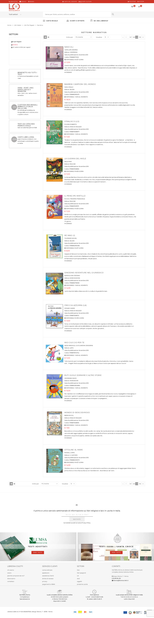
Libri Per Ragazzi (29, 25)
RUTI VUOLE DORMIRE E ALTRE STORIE (83, 375)
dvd (78, 578)
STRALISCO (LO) (71, 121)
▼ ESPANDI (68, 72)
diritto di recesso (47, 578)
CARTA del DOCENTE (70, 1)
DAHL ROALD (68, 87)
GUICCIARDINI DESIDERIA (84, 345)
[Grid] (48, 37)
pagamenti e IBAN (48, 584)
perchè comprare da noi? (16, 576)
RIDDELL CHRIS (69, 452)
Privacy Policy (86, 523)
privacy (44, 581)
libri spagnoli (81, 573)
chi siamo (10, 570)
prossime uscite (82, 584)
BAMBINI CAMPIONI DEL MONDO (80, 84)
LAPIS (71, 348)
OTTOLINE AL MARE (73, 450)
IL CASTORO (74, 455)
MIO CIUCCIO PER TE (74, 343)
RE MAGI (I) (69, 235)
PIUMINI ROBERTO (70, 124)
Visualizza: (99, 37)
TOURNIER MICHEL (70, 238)
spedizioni (45, 573)
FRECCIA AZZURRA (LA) (75, 305)
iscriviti (77, 519)
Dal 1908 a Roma (24, 595)
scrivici (23, 1)
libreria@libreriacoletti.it (120, 580)
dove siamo (11, 578)
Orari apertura (94, 595)
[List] (45, 37)
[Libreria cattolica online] (14, 7)
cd (78, 576)
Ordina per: (69, 37)
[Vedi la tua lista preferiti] (132, 7)
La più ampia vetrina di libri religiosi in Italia (129, 595)
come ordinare (47, 570)
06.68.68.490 (117, 578)
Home (9, 25)
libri (78, 570)
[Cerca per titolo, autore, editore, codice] (128, 14)
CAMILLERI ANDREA (71, 50)
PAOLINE (73, 164)
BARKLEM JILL (69, 415)
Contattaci (14, 1)
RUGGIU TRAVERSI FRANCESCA (74, 199)
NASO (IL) (68, 47)
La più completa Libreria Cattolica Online (59, 595)
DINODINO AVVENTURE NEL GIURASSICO (84, 273)
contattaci (10, 581)
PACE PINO (68, 161)
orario (32, 1)
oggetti (79, 581)
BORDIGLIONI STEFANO (72, 275)
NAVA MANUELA (69, 345)
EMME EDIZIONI (75, 278)
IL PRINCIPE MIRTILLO (74, 196)
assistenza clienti (48, 576)
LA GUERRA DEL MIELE (75, 159)
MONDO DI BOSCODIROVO (77, 413)
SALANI (72, 89)
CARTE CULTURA (86, 1)
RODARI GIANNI (69, 308)
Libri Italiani (17, 25)
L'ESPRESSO (73, 52)
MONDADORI (74, 380)
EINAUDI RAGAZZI (76, 127)
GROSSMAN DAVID (70, 378)
